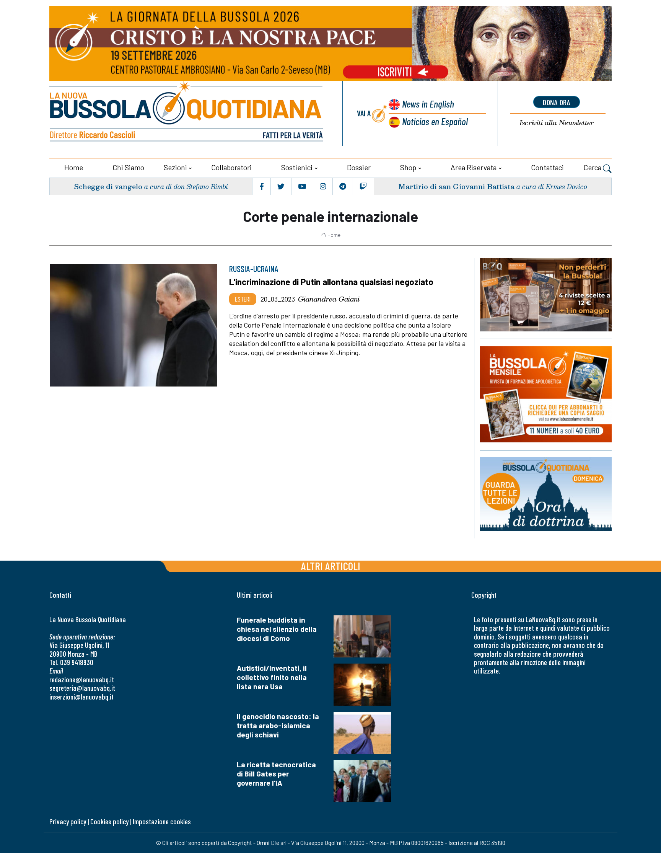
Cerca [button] (593, 167)
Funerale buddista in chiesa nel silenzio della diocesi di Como (277, 629)
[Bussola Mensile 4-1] (546, 294)
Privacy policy (67, 821)
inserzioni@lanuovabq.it (81, 696)
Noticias (435, 121)
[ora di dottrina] (546, 494)
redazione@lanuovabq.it (81, 679)
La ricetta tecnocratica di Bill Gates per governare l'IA (276, 773)
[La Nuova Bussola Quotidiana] (187, 113)
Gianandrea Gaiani (329, 299)
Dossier (359, 167)
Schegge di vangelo (108, 186)
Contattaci (547, 167)
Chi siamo (128, 167)
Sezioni (175, 167)
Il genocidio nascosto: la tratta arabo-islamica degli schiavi (278, 725)
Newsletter (556, 122)
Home (73, 167)
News (428, 103)
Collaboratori (231, 167)
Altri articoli (330, 565)
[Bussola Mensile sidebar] (546, 394)
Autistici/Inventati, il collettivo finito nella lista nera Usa (272, 677)
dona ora (556, 102)
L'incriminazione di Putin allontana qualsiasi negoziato (331, 281)
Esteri (243, 299)
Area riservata (474, 167)
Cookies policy (109, 821)
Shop (408, 167)
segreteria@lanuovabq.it (82, 687)
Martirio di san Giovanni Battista (456, 186)
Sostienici (297, 167)
